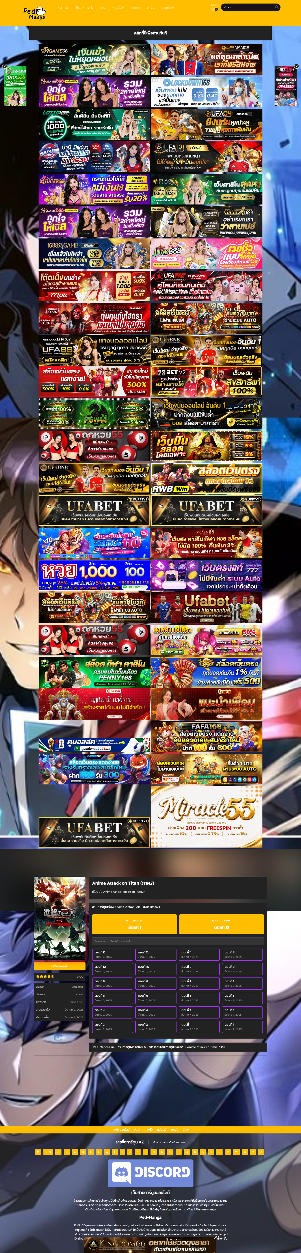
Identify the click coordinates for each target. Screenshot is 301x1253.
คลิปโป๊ (149, 1129)
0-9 (48, 1152)
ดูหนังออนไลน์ (121, 1129)
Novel (79, 994)
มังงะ (137, 1129)
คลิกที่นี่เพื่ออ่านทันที (150, 33)
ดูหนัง (174, 1129)
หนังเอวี (162, 1129)
